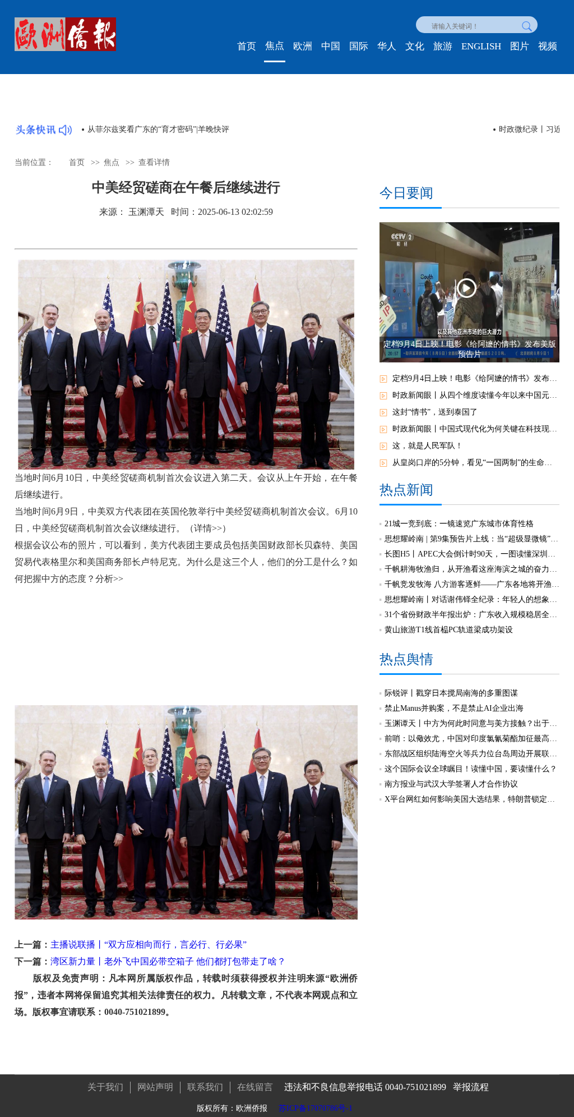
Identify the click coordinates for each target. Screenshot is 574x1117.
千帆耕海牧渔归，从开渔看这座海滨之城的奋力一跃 (472, 569)
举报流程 (471, 1087)
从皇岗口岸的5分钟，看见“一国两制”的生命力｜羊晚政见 (475, 462)
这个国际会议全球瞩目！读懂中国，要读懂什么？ (471, 769)
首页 (246, 46)
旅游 (442, 46)
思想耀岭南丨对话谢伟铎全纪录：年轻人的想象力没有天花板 (472, 599)
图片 (519, 46)
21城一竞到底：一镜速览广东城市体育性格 (459, 524)
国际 (358, 46)
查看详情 (154, 162)
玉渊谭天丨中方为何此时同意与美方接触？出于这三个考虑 (472, 723)
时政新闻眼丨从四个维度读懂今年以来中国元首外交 (475, 395)
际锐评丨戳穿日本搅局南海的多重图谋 (451, 693)
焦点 (274, 45)
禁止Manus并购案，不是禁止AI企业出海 (454, 708)
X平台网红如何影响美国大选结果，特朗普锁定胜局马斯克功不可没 (472, 799)
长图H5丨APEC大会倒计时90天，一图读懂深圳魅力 (472, 554)
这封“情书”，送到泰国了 (435, 412)
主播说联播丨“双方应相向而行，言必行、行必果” (148, 944)
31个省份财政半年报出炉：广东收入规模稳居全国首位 (472, 614)
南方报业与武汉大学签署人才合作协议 (451, 784)
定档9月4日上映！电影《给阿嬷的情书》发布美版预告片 (475, 378)
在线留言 (255, 1087)
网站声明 (155, 1087)
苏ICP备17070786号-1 (316, 1108)
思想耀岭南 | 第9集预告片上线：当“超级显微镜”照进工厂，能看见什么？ (472, 539)
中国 (330, 46)
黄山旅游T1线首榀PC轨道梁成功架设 (449, 630)
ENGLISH (481, 46)
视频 (547, 46)
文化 (414, 46)
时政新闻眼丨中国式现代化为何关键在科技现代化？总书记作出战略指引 (475, 429)
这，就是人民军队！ (427, 446)
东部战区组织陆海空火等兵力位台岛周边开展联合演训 (472, 754)
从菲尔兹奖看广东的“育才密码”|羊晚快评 (158, 129)
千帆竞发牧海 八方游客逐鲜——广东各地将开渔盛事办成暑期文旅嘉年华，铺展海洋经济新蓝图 (472, 584)
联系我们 (205, 1087)
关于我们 (105, 1087)
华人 (386, 46)
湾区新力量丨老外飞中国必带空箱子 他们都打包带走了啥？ (168, 961)
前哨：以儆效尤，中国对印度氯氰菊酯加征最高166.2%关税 (472, 738)
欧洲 (302, 46)
